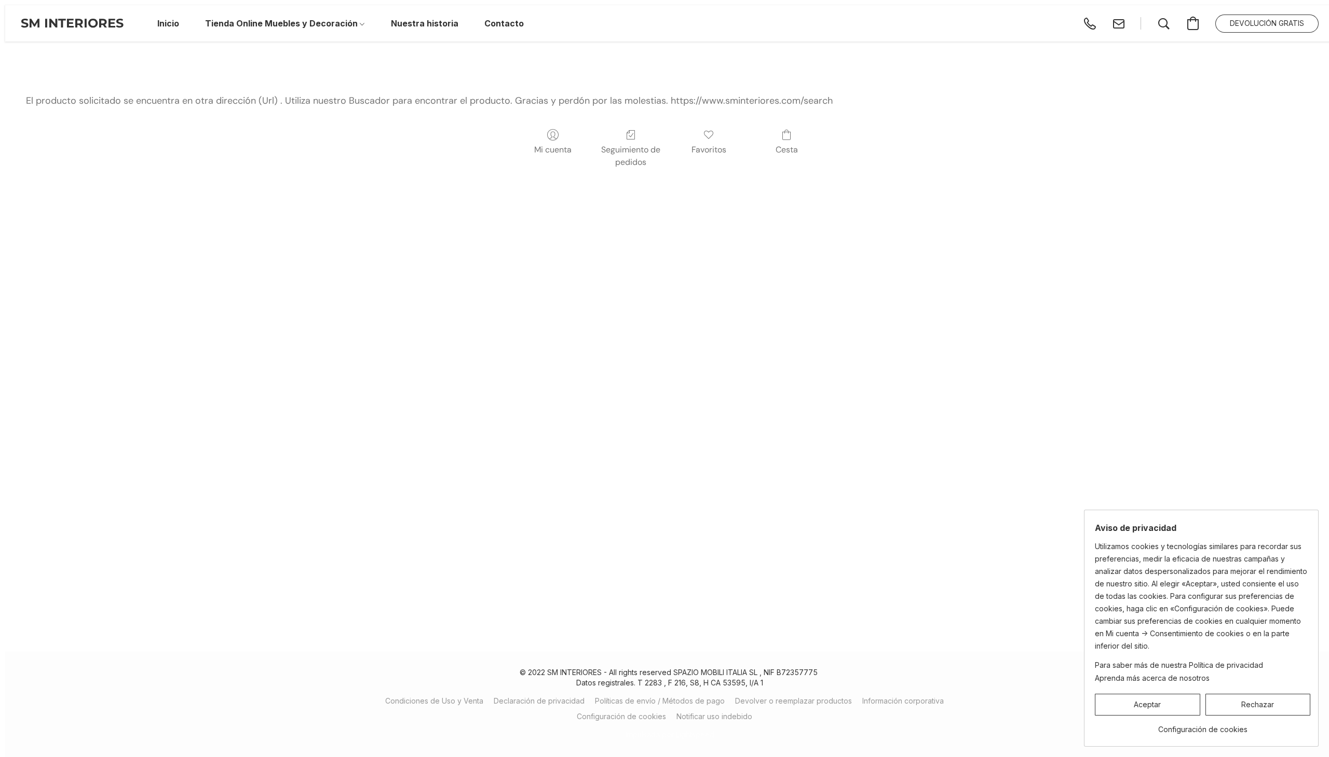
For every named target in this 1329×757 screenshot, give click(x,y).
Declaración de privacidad (539, 700)
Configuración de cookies (621, 716)
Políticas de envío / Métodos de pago (660, 700)
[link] (1202, 726)
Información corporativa (903, 700)
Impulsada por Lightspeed (670, 734)
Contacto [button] (504, 23)
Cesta (787, 149)
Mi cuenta (553, 149)
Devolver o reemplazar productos (793, 700)
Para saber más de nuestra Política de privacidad (1179, 665)
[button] (72, 23)
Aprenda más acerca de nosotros (1152, 678)
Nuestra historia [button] (424, 23)
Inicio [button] (168, 23)
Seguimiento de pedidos (630, 155)
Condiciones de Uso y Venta (434, 700)
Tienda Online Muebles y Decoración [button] (282, 23)
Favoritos (708, 149)
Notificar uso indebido (714, 716)
